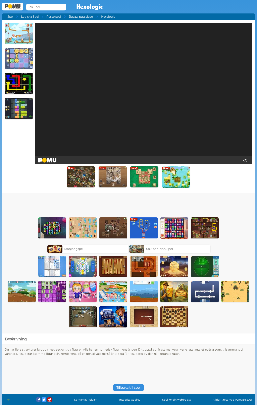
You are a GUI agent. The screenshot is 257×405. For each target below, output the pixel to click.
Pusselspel (53, 16)
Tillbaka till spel (128, 388)
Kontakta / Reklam (85, 399)
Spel (10, 16)
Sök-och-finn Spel (159, 249)
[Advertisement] (128, 204)
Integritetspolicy (129, 399)
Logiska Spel (30, 16)
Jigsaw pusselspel (81, 16)
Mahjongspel (74, 249)
